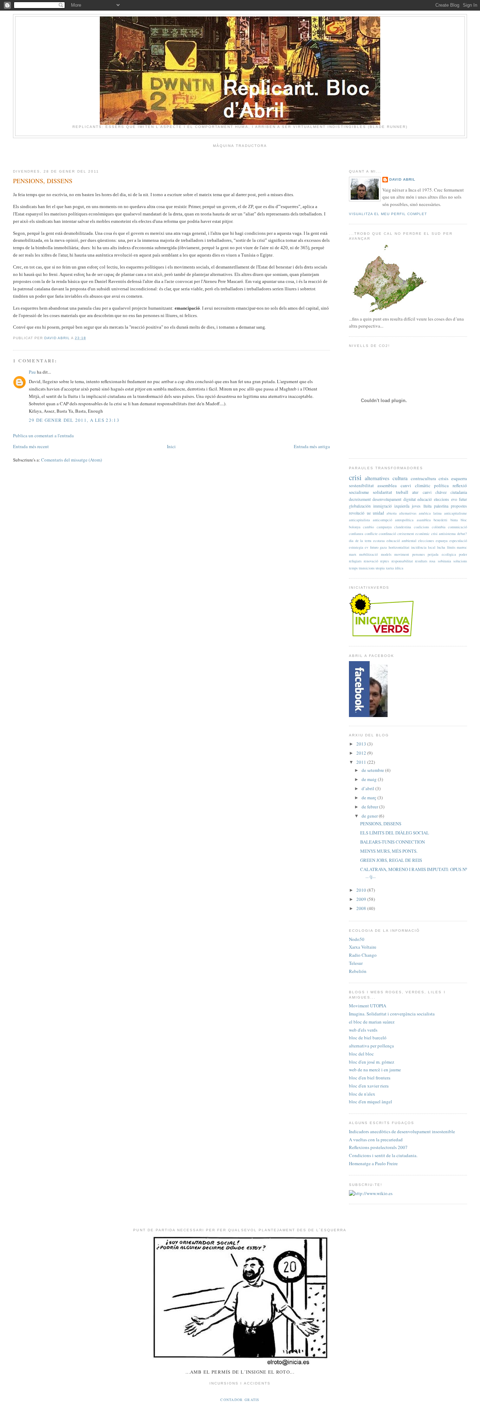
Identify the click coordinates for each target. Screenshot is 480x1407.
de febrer (370, 806)
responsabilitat (402, 561)
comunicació (457, 526)
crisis (443, 478)
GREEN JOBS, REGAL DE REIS (391, 860)
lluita (427, 506)
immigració (382, 506)
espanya (442, 540)
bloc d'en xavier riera (369, 1086)
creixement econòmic (413, 533)
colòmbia (439, 526)
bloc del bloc (361, 1054)
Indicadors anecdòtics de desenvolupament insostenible (402, 1131)
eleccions (441, 499)
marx (352, 554)
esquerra (459, 478)
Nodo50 (356, 939)
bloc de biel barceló (368, 1037)
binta (454, 519)
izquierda (401, 506)
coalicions (421, 526)
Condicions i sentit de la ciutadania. (383, 1155)
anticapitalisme (455, 513)
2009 (361, 899)
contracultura (423, 478)
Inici (171, 446)
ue (369, 513)
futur (463, 499)
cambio (368, 526)
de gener (370, 816)
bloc (464, 519)
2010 (361, 890)
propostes (459, 506)
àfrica (399, 568)
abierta (392, 513)
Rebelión (358, 971)
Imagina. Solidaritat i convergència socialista (392, 1014)
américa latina (430, 513)
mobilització (368, 554)
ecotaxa (379, 540)
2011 (361, 762)
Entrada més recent (31, 446)
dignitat (409, 499)
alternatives (377, 478)
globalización (360, 506)
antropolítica (404, 519)
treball (402, 492)
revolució (356, 513)
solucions (460, 561)
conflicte (371, 533)
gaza (383, 547)
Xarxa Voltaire (362, 947)
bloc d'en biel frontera (369, 1077)
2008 (361, 908)
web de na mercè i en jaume (375, 1069)
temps (353, 568)
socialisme (359, 492)
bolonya (355, 526)
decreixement (360, 499)
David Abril (402, 179)
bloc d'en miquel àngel (370, 1101)
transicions (367, 568)
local (431, 547)
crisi (355, 477)
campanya (384, 526)
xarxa (390, 568)
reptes (384, 561)
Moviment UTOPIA (367, 1005)
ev (366, 547)
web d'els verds (363, 1030)
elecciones (426, 540)
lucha (441, 547)
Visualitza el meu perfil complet (388, 214)
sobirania (444, 561)
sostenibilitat (361, 485)
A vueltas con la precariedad (376, 1139)
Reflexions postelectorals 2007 (378, 1147)
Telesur (356, 963)
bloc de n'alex (362, 1094)
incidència (419, 547)
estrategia (356, 547)
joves (416, 506)
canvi (427, 492)
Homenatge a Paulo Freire (373, 1163)
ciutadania (458, 492)
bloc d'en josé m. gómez (371, 1062)
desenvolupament (386, 499)
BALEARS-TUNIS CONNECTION (392, 842)
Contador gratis (240, 1399)
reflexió (460, 485)
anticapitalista (359, 519)
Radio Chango (363, 955)
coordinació (387, 533)
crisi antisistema (443, 533)
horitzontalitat (399, 547)
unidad (378, 513)
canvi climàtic (415, 485)
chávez (441, 492)
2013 (361, 744)
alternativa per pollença (371, 1046)
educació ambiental (401, 540)
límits (451, 547)
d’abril (368, 788)
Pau (32, 372)
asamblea (424, 519)
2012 (361, 753)
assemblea (387, 485)
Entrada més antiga (312, 446)
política (441, 485)
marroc (462, 547)
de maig (370, 779)
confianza (356, 533)
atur (415, 492)
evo (454, 499)
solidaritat (382, 492)
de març (369, 797)
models (386, 554)
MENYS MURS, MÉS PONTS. (388, 851)
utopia (380, 568)
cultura (400, 478)
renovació (371, 561)
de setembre (373, 770)
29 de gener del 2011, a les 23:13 (74, 420)
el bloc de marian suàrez (372, 1022)
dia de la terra (360, 540)
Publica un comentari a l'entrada (43, 435)
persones (418, 554)
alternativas (407, 513)
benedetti (440, 519)
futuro (374, 547)
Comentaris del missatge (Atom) (71, 460)
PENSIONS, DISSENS (380, 823)
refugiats (355, 561)
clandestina (402, 526)
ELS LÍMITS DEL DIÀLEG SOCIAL (394, 833)
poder (463, 554)
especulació (458, 540)
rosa (432, 561)
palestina (441, 506)
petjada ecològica (442, 554)
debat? (462, 533)
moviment (401, 554)
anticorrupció (382, 519)
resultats (421, 561)
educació (424, 499)
